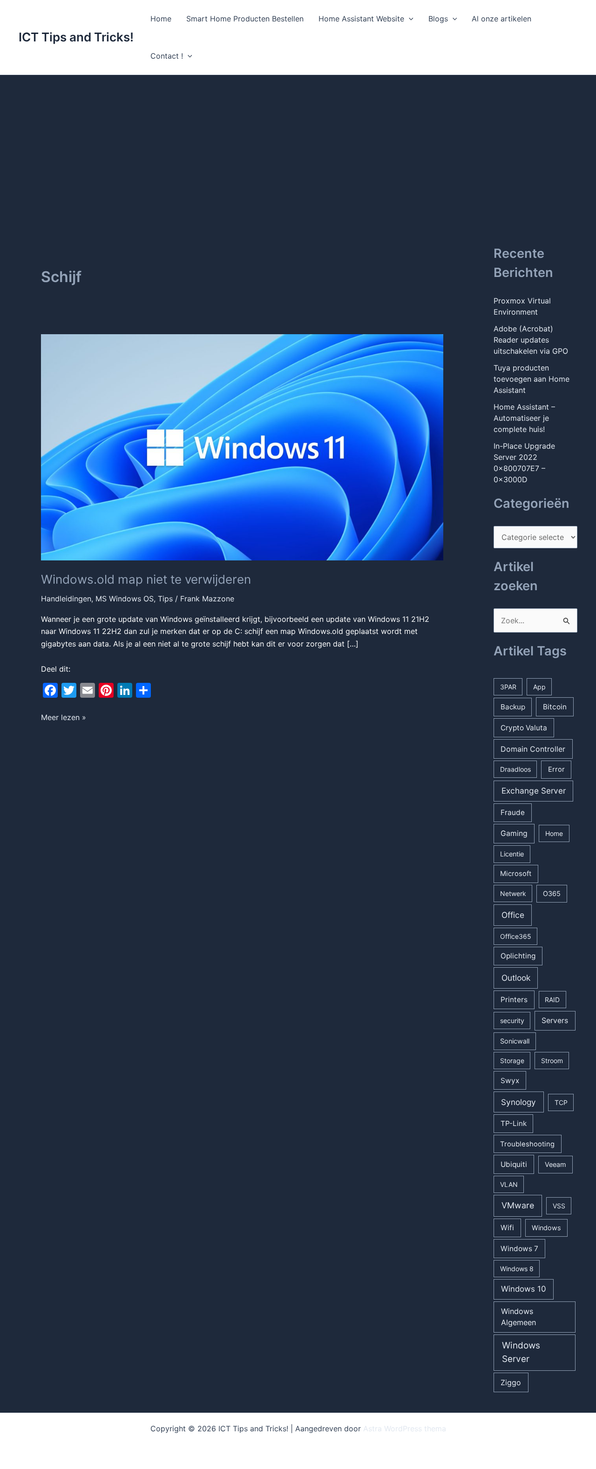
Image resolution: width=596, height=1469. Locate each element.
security (512, 1020)
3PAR (508, 687)
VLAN (509, 1184)
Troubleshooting (527, 1144)
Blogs (438, 18)
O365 (552, 893)
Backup (513, 706)
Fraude (513, 812)
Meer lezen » (63, 717)
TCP (561, 1102)
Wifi (507, 1227)
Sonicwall (514, 1041)
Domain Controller (533, 749)
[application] (408, 18)
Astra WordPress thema (404, 1428)
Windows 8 (517, 1269)
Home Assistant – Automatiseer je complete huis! (524, 418)
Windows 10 (523, 1289)
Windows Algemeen (518, 1317)
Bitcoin (555, 706)
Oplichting (518, 955)
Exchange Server (533, 790)
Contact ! (166, 56)
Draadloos (515, 769)
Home (160, 18)
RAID (552, 1000)
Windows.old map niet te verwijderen (146, 579)
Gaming (514, 833)
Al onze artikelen (501, 18)
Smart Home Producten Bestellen (245, 18)
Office (512, 915)
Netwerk (513, 893)
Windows (546, 1228)
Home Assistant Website (361, 18)
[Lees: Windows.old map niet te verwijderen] (242, 446)
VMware (517, 1205)
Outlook (515, 978)
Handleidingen (66, 598)
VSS (559, 1206)
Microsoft (515, 873)
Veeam (555, 1164)
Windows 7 (519, 1248)
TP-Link (514, 1123)
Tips (165, 598)
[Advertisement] (298, 145)
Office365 (515, 936)
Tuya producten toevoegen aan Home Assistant (531, 379)
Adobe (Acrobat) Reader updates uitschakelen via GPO (531, 340)
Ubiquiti (514, 1164)
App (539, 687)
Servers (555, 1020)
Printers (514, 999)
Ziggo (511, 1382)
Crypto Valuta (524, 727)
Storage (512, 1061)
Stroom (552, 1061)
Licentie (512, 854)
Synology (518, 1102)
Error (556, 769)
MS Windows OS (124, 598)
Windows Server (521, 1352)
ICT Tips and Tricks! (76, 37)
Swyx (510, 1080)
